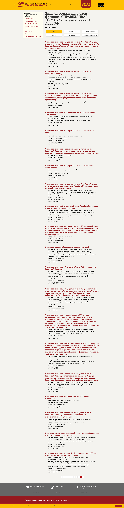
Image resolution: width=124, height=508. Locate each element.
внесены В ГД (72, 31)
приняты (54, 35)
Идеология (60, 5)
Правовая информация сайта (81, 505)
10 (80, 477)
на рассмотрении (90, 31)
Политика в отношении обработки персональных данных (36, 501)
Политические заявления (31, 21)
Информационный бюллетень (33, 36)
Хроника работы (29, 18)
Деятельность (74, 5)
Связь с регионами (30, 29)
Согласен (118, 505)
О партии (53, 5)
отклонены (72, 35)
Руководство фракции (31, 23)
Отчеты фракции (29, 34)
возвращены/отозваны (90, 35)
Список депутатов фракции (32, 26)
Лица (67, 5)
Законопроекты (29, 31)
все (54, 31)
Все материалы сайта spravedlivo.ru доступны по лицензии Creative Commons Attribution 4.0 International (45, 503)
